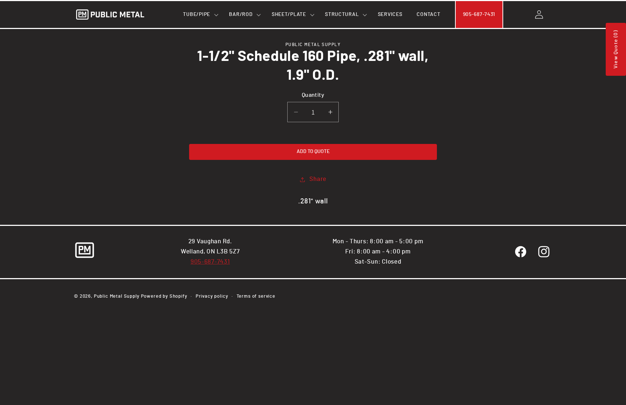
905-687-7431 (210, 262)
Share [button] (317, 179)
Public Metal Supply (116, 296)
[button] (199, 14)
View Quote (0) (615, 49)
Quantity (313, 95)
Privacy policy (212, 296)
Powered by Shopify (164, 296)
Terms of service (256, 296)
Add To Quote (313, 151)
